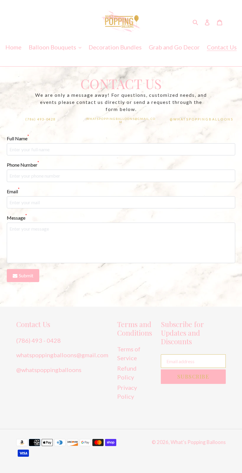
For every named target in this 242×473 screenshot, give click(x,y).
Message (17, 217)
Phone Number (23, 164)
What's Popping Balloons (198, 442)
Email (13, 191)
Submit (26, 275)
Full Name (18, 138)
